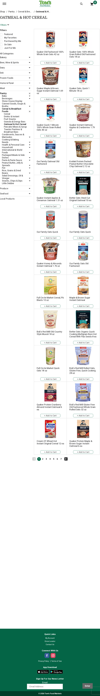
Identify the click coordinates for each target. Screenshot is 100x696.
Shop (2, 11)
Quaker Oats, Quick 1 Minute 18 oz (79, 89)
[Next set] (66, 459)
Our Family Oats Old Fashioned (78, 264)
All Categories (7, 53)
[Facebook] (47, 655)
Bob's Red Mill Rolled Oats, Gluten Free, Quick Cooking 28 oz (82, 370)
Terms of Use (56, 661)
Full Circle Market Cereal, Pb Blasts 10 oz (50, 298)
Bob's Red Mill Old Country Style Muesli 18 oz (49, 332)
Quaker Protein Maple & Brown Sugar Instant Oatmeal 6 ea (80, 443)
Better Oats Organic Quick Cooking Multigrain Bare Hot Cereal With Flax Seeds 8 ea (83, 334)
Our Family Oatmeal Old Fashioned (48, 162)
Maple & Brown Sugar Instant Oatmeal (79, 298)
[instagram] (53, 655)
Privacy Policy (43, 661)
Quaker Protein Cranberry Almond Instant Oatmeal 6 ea (49, 407)
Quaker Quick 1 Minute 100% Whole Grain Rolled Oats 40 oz (49, 127)
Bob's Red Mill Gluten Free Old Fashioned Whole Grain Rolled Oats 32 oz (82, 407)
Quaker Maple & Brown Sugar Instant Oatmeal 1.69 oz (50, 90)
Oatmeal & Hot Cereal (47, 11)
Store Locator (50, 641)
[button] (29, 57)
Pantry (11, 11)
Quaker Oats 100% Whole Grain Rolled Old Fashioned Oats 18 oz (82, 54)
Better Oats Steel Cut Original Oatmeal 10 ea (80, 199)
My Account (50, 638)
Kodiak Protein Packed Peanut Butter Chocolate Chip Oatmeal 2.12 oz (81, 164)
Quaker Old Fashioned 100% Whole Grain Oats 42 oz (50, 53)
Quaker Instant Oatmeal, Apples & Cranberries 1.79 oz (82, 127)
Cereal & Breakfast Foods (30, 11)
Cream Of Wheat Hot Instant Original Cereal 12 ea (50, 442)
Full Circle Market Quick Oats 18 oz (48, 369)
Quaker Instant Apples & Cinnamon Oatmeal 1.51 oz (50, 199)
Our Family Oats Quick (47, 232)
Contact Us (50, 644)
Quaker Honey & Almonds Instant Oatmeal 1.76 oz (49, 264)
